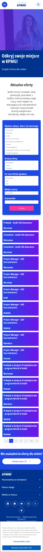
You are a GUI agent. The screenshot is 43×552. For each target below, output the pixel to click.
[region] (21, 536)
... (26, 441)
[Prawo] (21, 144)
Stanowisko (10, 198)
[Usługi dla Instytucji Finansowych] (21, 150)
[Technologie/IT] (21, 147)
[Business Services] (21, 138)
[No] (21, 180)
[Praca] (21, 165)
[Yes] (21, 183)
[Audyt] (21, 135)
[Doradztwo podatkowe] (21, 141)
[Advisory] (21, 133)
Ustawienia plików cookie (21, 541)
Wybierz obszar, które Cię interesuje (21, 126)
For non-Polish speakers (16, 174)
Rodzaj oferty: (11, 158)
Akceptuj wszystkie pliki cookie (21, 548)
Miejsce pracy (11, 189)
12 (31, 441)
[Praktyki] (21, 168)
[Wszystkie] (21, 178)
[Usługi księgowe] (21, 153)
